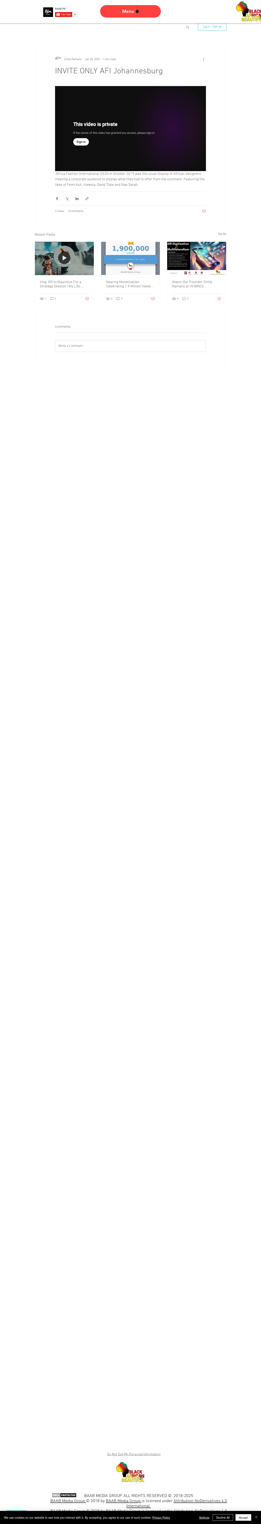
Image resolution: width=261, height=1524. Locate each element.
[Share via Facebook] (57, 199)
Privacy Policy (161, 1517)
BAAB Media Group (124, 1501)
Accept (243, 1517)
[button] (188, 26)
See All (222, 234)
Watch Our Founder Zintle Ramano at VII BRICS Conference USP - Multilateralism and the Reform (196, 284)
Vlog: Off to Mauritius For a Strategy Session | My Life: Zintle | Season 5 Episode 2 (61, 284)
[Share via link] (87, 199)
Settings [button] (204, 1517)
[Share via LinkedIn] (77, 199)
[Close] (256, 1517)
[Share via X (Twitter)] (67, 199)
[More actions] (203, 59)
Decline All (223, 1517)
